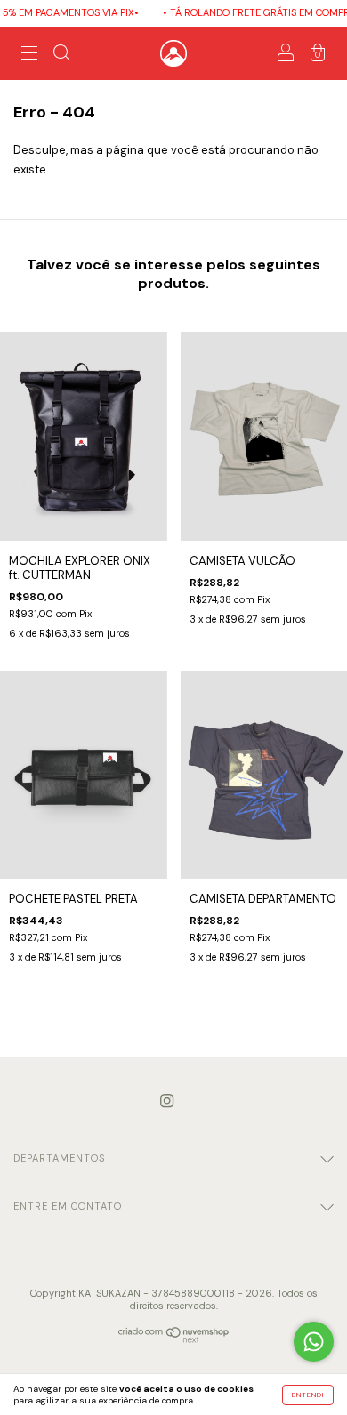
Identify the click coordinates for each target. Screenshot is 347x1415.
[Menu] (29, 55)
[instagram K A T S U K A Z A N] (166, 1101)
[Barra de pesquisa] (61, 55)
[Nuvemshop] (174, 1339)
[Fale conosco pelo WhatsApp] (314, 1342)
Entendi (308, 1394)
